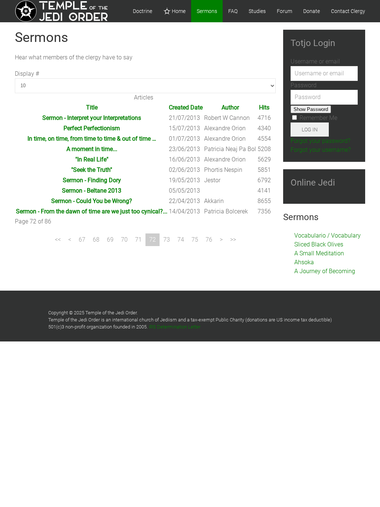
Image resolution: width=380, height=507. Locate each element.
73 (166, 239)
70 (124, 239)
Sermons (207, 11)
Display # (27, 73)
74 (180, 239)
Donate (311, 11)
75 (194, 239)
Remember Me (317, 117)
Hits (264, 107)
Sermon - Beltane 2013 (91, 190)
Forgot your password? (320, 140)
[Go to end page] (233, 239)
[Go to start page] (58, 239)
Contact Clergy (348, 11)
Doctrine (142, 11)
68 (96, 239)
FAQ (233, 11)
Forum (284, 11)
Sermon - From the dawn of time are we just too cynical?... (91, 211)
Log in (310, 130)
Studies (257, 11)
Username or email (315, 61)
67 (82, 239)
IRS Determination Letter (174, 327)
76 (209, 239)
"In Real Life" (91, 159)
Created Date (186, 107)
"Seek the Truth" (91, 169)
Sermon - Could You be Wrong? (91, 201)
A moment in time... (91, 149)
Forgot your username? (321, 149)
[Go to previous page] (70, 239)
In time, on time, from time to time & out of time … (91, 138)
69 (110, 239)
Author (230, 107)
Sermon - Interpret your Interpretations (91, 117)
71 (138, 239)
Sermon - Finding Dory (92, 180)
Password (304, 85)
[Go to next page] (221, 239)
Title (92, 107)
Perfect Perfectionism (91, 128)
